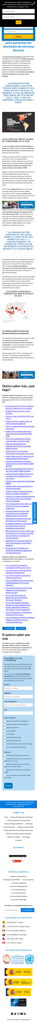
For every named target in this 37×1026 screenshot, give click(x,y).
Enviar (18, 36)
